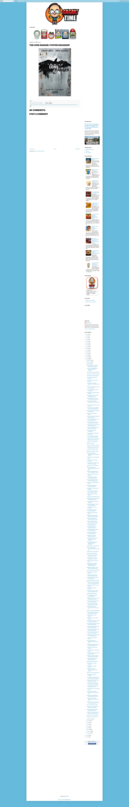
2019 (87, 346)
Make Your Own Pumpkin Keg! (93, 672)
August (88, 720)
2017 (87, 350)
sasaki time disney (53, 104)
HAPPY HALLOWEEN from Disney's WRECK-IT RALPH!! (92, 369)
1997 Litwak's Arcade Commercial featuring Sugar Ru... (93, 548)
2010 (87, 736)
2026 (87, 334)
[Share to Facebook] (50, 103)
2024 (87, 337)
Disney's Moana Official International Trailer (95, 228)
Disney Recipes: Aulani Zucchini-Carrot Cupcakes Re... (93, 692)
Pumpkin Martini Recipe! (92, 593)
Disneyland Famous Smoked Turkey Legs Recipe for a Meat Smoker (95, 240)
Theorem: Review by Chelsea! (93, 445)
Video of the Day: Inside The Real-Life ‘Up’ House (92, 707)
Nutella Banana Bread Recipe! (93, 545)
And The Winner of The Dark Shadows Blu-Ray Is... (92, 686)
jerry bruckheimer (41, 104)
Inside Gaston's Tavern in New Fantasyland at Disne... (93, 599)
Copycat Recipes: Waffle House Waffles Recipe (95, 204)
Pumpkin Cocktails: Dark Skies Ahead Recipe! (93, 653)
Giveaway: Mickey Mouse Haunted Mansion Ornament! (92, 543)
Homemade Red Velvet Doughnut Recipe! (91, 527)
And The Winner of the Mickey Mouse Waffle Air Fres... (93, 613)
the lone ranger (67, 104)
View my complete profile (90, 328)
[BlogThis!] (47, 103)
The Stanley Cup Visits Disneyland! (91, 431)
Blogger (67, 796)
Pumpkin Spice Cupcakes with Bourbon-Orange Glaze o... (93, 439)
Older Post (78, 148)
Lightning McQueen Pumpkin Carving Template (93, 505)
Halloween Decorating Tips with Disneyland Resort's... (93, 696)
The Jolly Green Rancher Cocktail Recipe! (92, 596)
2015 (87, 353)
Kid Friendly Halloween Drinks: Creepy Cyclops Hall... (93, 621)
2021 (87, 343)
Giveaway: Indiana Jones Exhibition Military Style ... (92, 575)
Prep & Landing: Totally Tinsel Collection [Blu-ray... (93, 420)
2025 (87, 336)
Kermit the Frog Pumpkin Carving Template (92, 524)
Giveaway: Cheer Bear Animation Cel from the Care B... (93, 384)
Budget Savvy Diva (89, 149)
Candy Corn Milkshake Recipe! (93, 610)
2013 (87, 357)
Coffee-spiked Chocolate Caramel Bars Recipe (92, 477)
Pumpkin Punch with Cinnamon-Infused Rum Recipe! (92, 669)
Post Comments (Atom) (39, 151)
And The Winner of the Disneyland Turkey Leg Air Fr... (93, 607)
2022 (87, 341)
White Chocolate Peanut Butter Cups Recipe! (93, 411)
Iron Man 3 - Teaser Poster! (92, 449)
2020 (87, 344)
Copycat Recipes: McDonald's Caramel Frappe (95, 264)
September (89, 719)
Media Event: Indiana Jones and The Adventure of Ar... (92, 568)
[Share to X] (48, 103)
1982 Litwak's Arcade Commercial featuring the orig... (92, 641)
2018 (87, 348)
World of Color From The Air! (92, 465)
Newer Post (32, 148)
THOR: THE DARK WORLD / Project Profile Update (92, 492)
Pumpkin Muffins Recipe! (92, 553)
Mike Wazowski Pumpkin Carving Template (92, 510)
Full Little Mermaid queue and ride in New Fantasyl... (93, 601)
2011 (87, 735)
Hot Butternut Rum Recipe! (92, 661)
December (89, 360)
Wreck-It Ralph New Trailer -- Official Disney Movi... (93, 710)
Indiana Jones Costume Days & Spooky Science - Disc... (93, 447)
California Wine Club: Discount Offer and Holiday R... (93, 425)
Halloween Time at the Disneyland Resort (91, 536)
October (88, 363)
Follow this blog (92, 743)
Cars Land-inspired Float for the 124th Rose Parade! (92, 437)
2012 (87, 358)
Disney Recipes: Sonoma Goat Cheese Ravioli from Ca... (93, 703)
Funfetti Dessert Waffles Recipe (93, 496)
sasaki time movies (60, 104)
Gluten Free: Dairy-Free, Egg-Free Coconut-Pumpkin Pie (93, 583)
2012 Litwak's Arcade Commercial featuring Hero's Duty (93, 468)
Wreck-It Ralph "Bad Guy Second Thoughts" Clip (92, 519)
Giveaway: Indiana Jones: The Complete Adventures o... (93, 645)
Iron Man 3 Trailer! (90, 443)
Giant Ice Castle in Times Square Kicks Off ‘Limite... (92, 522)
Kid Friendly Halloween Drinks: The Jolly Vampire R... (93, 635)
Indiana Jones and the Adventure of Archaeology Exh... (92, 699)
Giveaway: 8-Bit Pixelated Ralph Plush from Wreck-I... (93, 516)
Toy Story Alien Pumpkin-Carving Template (92, 533)
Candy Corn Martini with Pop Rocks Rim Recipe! (93, 428)
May (88, 726)
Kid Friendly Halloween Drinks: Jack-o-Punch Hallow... (93, 632)
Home (55, 148)
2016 (87, 351)
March (88, 729)
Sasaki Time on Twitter (90, 300)
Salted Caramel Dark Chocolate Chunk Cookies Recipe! (93, 454)
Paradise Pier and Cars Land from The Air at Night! (93, 463)
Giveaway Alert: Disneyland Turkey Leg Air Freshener (92, 683)
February (89, 731)
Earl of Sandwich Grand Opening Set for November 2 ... (93, 402)
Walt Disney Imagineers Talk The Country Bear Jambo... (93, 472)
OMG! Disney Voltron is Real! (93, 451)
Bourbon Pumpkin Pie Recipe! (93, 580)
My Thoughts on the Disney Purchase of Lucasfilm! (92, 366)
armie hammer (35, 104)
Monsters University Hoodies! (93, 715)
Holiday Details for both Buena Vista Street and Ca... (93, 499)
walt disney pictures (74, 104)
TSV (70, 799)
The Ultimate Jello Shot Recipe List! (95, 192)
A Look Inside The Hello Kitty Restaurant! (92, 434)
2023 (87, 339)
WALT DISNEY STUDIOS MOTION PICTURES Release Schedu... (92, 564)
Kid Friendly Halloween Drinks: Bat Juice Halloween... (93, 627)
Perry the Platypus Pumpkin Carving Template (92, 530)
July (88, 722)
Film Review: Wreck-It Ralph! (93, 375)
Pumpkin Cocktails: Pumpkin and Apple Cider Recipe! (92, 656)
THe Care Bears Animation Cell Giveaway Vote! (93, 387)
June (88, 724)
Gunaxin (87, 151)
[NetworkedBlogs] (92, 741)
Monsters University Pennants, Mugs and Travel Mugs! (93, 713)
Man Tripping (88, 152)
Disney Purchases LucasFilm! (93, 372)
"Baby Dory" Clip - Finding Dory (95, 170)
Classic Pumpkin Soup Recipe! (93, 570)
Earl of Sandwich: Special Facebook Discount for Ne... (93, 399)
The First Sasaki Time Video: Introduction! (92, 390)
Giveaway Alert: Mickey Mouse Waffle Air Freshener (93, 681)
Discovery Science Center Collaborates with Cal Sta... (93, 422)
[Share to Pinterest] (51, 103)
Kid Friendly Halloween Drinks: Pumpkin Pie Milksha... (93, 624)
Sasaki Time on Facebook (91, 301)
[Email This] (45, 103)
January (89, 733)
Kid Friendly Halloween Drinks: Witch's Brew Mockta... (93, 630)
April (88, 727)
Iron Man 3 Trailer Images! (92, 441)
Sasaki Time (36, 102)
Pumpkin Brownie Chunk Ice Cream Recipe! (92, 578)
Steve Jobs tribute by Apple (92, 704)
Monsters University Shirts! (92, 716)
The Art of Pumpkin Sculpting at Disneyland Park (93, 417)
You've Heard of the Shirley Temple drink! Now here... (92, 604)
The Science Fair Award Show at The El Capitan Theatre (93, 678)
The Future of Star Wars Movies (93, 373)
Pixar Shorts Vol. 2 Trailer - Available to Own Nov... (92, 558)
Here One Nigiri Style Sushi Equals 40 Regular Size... (92, 480)
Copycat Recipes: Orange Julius (95, 181)
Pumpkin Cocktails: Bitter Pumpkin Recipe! (92, 659)
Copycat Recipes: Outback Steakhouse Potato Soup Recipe (96, 252)
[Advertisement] (92, 49)
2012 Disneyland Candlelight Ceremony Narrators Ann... (93, 408)
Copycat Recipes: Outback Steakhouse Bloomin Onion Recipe (95, 216)
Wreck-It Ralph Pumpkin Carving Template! (92, 486)
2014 (87, 355)
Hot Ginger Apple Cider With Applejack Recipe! (92, 396)
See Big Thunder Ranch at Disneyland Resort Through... (92, 539)
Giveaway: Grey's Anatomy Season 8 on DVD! (92, 556)
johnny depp (47, 104)
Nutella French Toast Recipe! (93, 551)
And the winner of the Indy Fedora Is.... (92, 460)
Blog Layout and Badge (63, 799)
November (89, 362)
